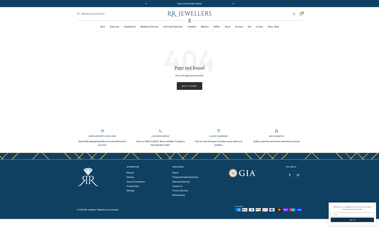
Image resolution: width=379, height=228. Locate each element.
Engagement (130, 26)
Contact (259, 26)
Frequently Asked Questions (185, 177)
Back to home (189, 86)
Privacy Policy (133, 186)
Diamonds (114, 26)
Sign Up (352, 220)
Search (175, 172)
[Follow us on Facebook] (290, 175)
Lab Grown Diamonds (173, 26)
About (227, 26)
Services (239, 26)
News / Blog (273, 26)
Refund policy (178, 195)
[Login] (294, 14)
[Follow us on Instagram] (298, 175)
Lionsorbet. (113, 209)
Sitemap (130, 190)
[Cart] (300, 13)
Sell (249, 26)
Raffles (216, 26)
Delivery (130, 177)
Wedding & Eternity (149, 26)
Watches (205, 26)
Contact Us (177, 186)
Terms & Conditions (136, 181)
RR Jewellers (90, 209)
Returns (130, 172)
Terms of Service (180, 190)
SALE (102, 26)
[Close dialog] (373, 204)
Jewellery (191, 26)
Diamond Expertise (181, 181)
